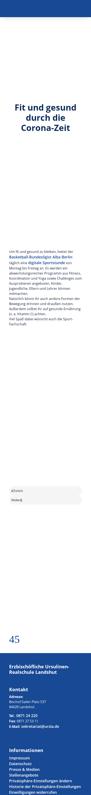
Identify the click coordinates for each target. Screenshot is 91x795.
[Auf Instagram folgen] (78, 9)
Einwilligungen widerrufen (33, 792)
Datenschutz (20, 763)
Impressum (19, 757)
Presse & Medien (24, 769)
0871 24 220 (26, 715)
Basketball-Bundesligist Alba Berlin (40, 256)
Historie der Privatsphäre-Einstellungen (45, 786)
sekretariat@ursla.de (40, 726)
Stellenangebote (23, 775)
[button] (11, 642)
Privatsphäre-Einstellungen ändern (40, 780)
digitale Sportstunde (46, 262)
